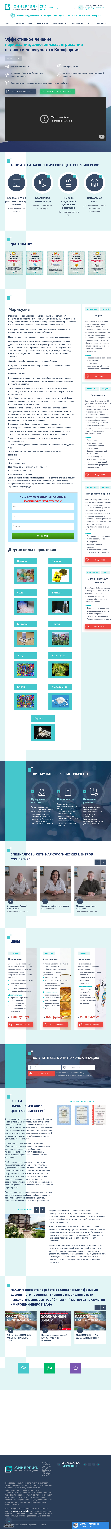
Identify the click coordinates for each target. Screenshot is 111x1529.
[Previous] (97, 862)
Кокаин (21, 687)
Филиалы (101, 23)
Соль (20, 592)
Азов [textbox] (56, 9)
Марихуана (58, 655)
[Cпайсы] (60, 575)
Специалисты (59, 23)
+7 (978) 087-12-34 (93, 6)
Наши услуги (42, 23)
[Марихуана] (60, 669)
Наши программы (24, 23)
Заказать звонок (69, 1466)
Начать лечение (23, 1024)
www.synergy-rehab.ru (21, 1511)
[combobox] (64, 8)
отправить (43, 1073)
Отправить (42, 536)
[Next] (103, 862)
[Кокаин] (25, 701)
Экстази (22, 561)
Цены (90, 23)
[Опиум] (60, 638)
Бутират (57, 592)
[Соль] (25, 606)
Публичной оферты (84, 1075)
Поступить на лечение (22, 91)
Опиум (56, 624)
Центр (8, 23)
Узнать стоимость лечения (59, 91)
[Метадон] (25, 638)
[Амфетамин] (60, 701)
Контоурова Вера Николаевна (55, 906)
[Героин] (43, 732)
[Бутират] (60, 606)
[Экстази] (25, 575)
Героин (38, 718)
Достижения (77, 23)
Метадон (22, 624)
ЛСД (20, 655)
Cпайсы (56, 561)
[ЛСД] (25, 669)
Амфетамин (59, 687)
